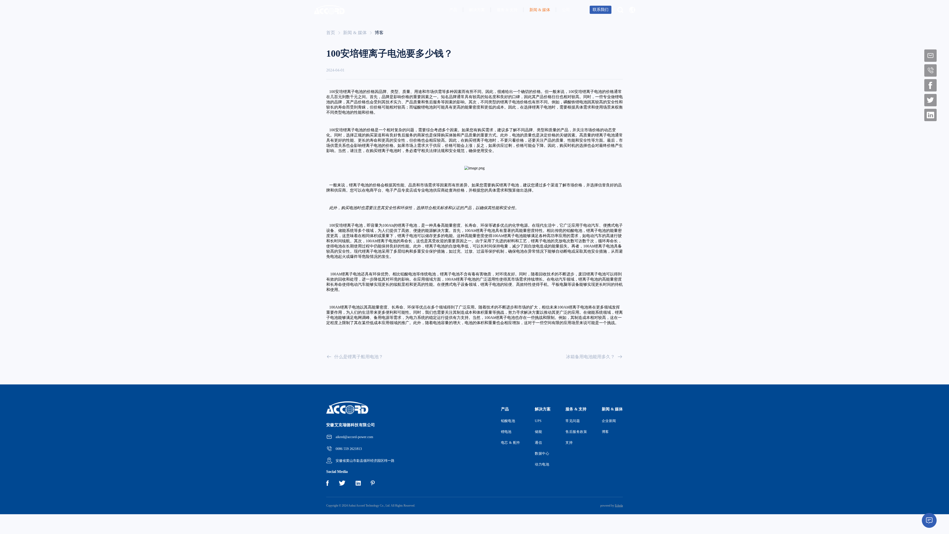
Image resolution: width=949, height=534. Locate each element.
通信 (538, 443)
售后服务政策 (576, 432)
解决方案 (477, 10)
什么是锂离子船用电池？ (358, 356)
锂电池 (506, 432)
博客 (379, 32)
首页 (330, 32)
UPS (538, 421)
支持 (569, 443)
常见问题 (572, 421)
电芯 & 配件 (510, 443)
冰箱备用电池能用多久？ (590, 356)
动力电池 (542, 464)
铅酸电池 (508, 421)
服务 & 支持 (507, 10)
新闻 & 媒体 (539, 10)
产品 (453, 10)
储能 (538, 432)
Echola (619, 505)
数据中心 (542, 453)
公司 (566, 10)
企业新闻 (609, 421)
